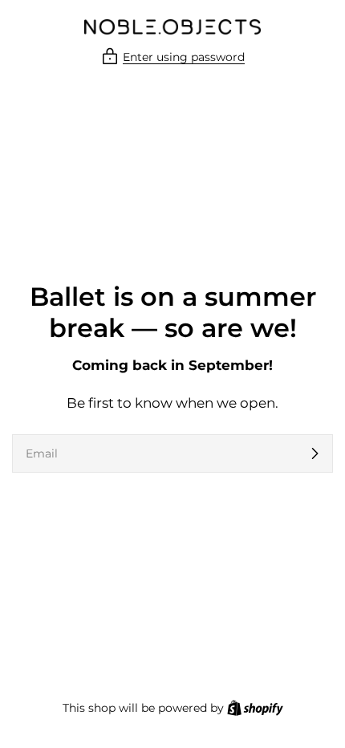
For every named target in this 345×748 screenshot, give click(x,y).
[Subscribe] (314, 453)
